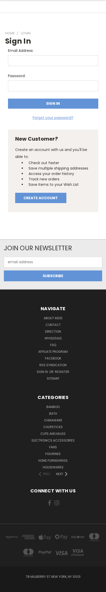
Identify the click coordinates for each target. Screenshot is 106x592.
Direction (53, 331)
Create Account (40, 198)
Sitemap (53, 378)
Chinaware (53, 420)
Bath (53, 413)
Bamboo (53, 407)
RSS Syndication (53, 365)
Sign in (43, 372)
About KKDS (53, 318)
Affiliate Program (53, 351)
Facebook (53, 358)
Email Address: (20, 50)
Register (62, 372)
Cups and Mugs (53, 433)
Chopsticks (53, 427)
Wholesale (53, 338)
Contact (53, 325)
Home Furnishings (53, 460)
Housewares (53, 467)
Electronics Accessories (53, 440)
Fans (53, 447)
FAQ (53, 345)
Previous (8, 587)
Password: (16, 75)
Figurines (53, 454)
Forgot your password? (53, 117)
